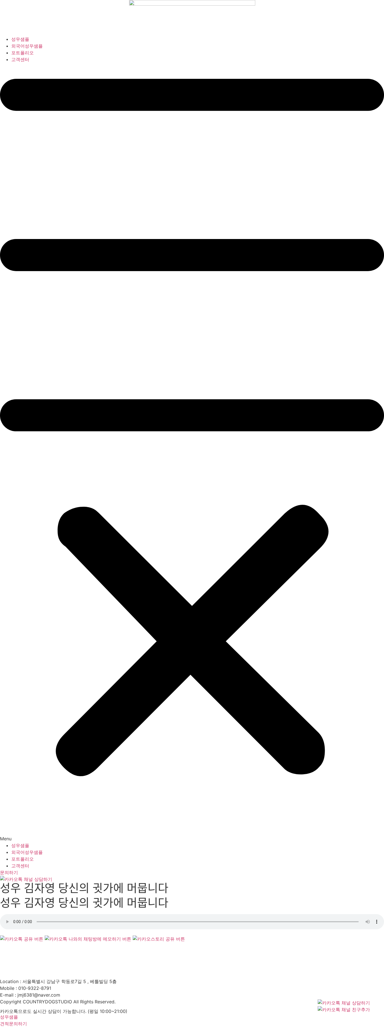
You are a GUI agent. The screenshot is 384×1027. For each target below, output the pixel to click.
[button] (192, 452)
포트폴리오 (22, 52)
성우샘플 (20, 39)
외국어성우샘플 (27, 46)
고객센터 (20, 59)
